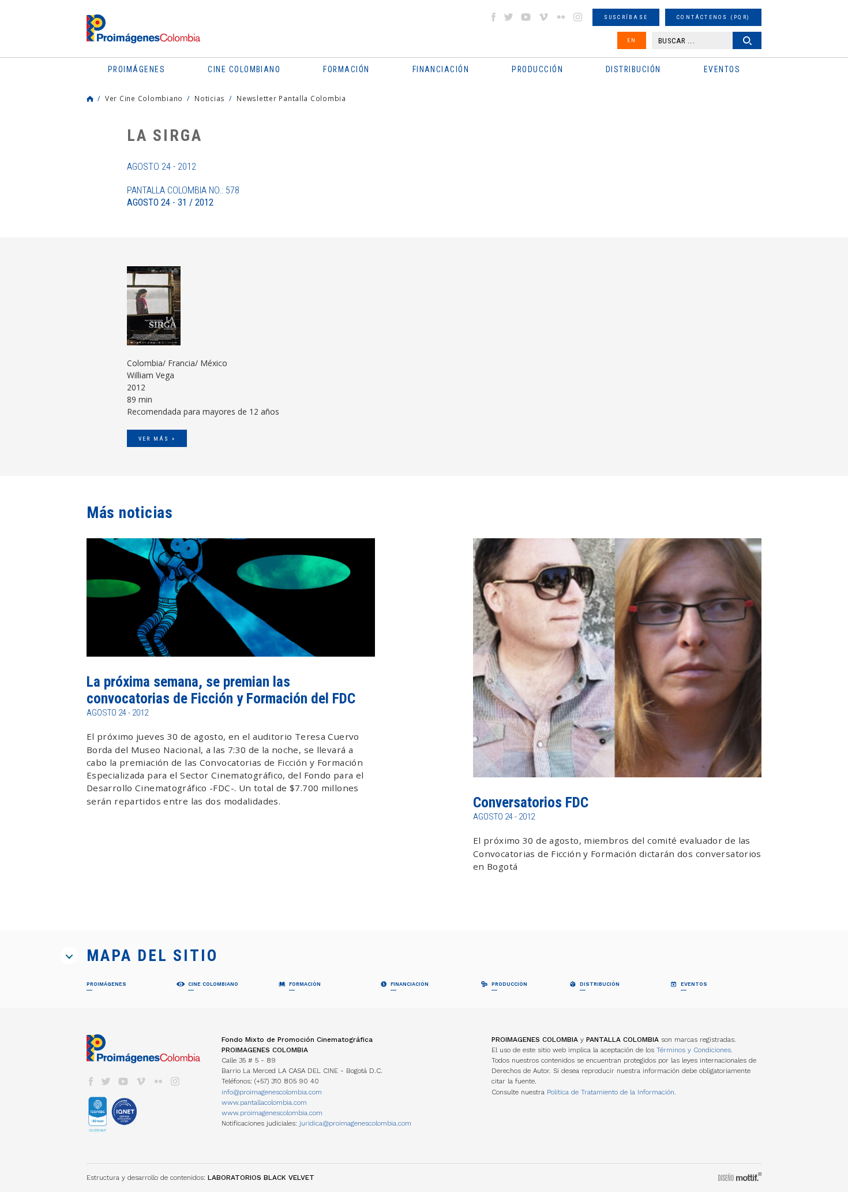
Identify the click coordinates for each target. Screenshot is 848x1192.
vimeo (543, 17)
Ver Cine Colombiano (144, 98)
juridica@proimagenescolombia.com (355, 1123)
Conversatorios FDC (530, 802)
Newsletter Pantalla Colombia (291, 98)
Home (90, 99)
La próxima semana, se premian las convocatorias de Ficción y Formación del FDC (221, 689)
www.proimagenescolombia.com (272, 1113)
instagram (578, 17)
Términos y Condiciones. (694, 1050)
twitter (509, 17)
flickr (560, 17)
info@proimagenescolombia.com (272, 1092)
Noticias (209, 98)
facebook (493, 17)
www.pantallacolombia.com (264, 1102)
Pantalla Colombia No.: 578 (183, 196)
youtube (526, 17)
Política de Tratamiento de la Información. (611, 1092)
